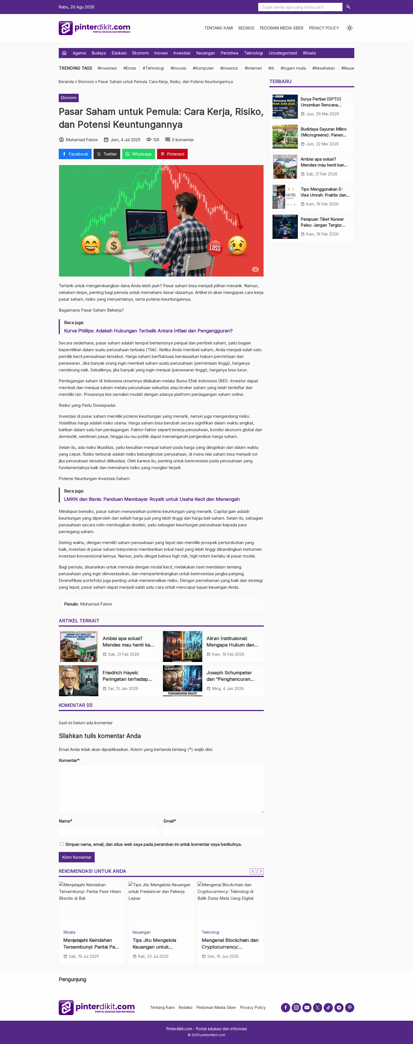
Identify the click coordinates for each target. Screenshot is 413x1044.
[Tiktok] (328, 1007)
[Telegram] (339, 1007)
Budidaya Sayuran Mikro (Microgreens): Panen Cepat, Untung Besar (324, 134)
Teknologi (253, 53)
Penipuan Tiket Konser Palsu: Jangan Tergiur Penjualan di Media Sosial (325, 225)
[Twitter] (317, 1007)
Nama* (65, 821)
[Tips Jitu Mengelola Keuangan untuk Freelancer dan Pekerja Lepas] (161, 903)
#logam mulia (293, 68)
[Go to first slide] (261, 871)
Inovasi (161, 53)
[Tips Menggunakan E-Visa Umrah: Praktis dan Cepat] (285, 197)
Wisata (309, 53)
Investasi (182, 53)
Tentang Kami (219, 28)
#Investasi (107, 68)
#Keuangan (351, 68)
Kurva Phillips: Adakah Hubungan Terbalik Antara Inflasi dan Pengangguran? (148, 330)
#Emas (129, 68)
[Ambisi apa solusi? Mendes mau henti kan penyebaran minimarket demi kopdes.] (78, 646)
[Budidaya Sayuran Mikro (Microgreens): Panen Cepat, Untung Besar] (285, 137)
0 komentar (183, 139)
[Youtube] (307, 1007)
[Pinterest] (349, 1007)
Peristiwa (229, 53)
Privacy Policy (324, 28)
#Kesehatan (323, 68)
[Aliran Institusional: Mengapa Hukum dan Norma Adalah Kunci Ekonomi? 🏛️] (182, 646)
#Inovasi (178, 68)
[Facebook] (285, 1007)
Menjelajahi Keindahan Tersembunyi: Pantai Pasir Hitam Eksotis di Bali (91, 946)
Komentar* (69, 760)
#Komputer (203, 68)
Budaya (99, 53)
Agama (79, 53)
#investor (229, 68)
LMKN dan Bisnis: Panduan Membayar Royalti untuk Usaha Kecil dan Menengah (152, 499)
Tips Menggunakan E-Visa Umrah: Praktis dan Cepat (323, 195)
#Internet (253, 68)
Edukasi (119, 53)
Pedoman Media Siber (281, 28)
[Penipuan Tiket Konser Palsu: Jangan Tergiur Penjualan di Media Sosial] (285, 227)
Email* (170, 821)
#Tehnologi (153, 68)
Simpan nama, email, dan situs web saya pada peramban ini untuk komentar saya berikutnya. (153, 844)
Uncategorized (283, 53)
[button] (348, 7)
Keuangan (205, 53)
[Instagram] (296, 1007)
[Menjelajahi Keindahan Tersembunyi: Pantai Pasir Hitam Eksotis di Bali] (92, 903)
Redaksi (246, 28)
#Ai (271, 68)
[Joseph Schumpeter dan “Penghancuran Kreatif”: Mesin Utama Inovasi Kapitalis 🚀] (182, 680)
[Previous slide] (253, 871)
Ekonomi (140, 53)
